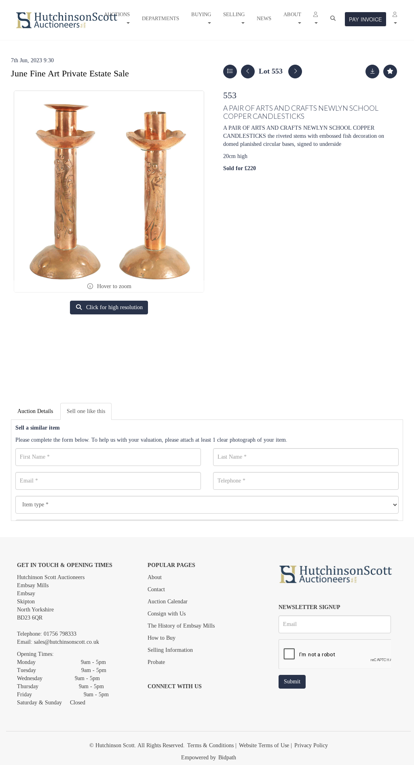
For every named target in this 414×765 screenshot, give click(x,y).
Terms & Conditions (210, 745)
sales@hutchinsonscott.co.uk (66, 642)
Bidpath (227, 757)
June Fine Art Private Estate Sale (70, 73)
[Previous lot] (248, 71)
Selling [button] (234, 14)
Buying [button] (201, 14)
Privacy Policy (311, 745)
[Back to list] (230, 71)
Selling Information (170, 650)
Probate (156, 662)
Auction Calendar (168, 602)
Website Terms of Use (264, 745)
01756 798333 (60, 634)
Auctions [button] (117, 14)
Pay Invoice (365, 19)
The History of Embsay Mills (181, 626)
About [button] (292, 14)
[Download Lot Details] (372, 71)
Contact (156, 589)
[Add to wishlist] (390, 71)
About (155, 577)
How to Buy (161, 638)
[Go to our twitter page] (172, 701)
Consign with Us (167, 614)
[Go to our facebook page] (155, 701)
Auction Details (35, 411)
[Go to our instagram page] (188, 701)
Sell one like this (86, 411)
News (264, 18)
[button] (315, 19)
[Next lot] (295, 71)
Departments (160, 18)
